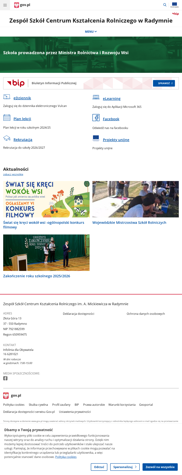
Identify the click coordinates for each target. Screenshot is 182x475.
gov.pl (16, 396)
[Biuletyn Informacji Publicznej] (91, 83)
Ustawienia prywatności (75, 412)
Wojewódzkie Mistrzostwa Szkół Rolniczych (129, 222)
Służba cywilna (38, 405)
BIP (77, 405)
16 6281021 (10, 354)
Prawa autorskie (94, 405)
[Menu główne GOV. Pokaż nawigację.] (5, 5)
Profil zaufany (61, 405)
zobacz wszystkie (13, 174)
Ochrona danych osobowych (146, 314)
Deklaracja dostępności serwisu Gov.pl (29, 412)
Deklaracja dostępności (78, 314)
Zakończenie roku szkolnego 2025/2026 (36, 276)
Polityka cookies (14, 405)
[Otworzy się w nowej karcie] (5, 378)
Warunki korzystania (122, 405)
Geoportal (146, 405)
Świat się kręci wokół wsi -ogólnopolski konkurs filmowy (43, 225)
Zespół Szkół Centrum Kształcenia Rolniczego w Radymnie (91, 20)
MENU (89, 32)
